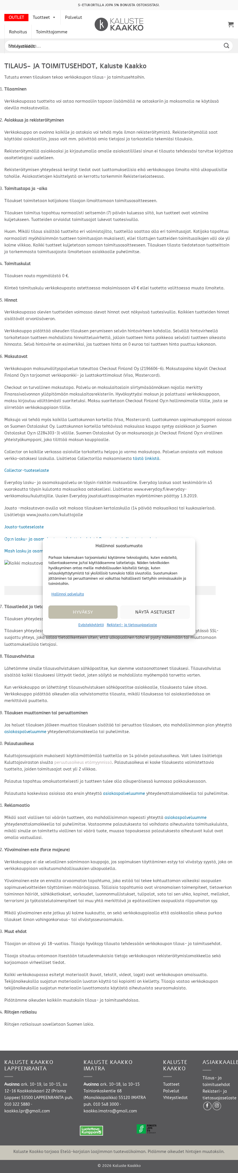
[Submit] (226, 45)
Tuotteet (41, 17)
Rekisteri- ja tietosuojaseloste (132, 625)
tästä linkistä (146, 458)
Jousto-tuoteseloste (24, 527)
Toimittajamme (51, 32)
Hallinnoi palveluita (67, 594)
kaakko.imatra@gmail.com (110, 1111)
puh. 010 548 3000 (101, 1104)
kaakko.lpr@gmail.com (27, 1111)
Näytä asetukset (155, 612)
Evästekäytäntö (91, 625)
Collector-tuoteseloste (26, 470)
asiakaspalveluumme (25, 731)
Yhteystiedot (22, 46)
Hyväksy (83, 612)
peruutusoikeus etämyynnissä (83, 762)
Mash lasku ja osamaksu (28, 551)
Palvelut (73, 17)
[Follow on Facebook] (207, 1106)
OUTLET (16, 17)
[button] (231, 24)
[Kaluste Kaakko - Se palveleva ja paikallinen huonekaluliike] (119, 24)
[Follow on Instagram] (216, 1106)
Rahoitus (18, 32)
